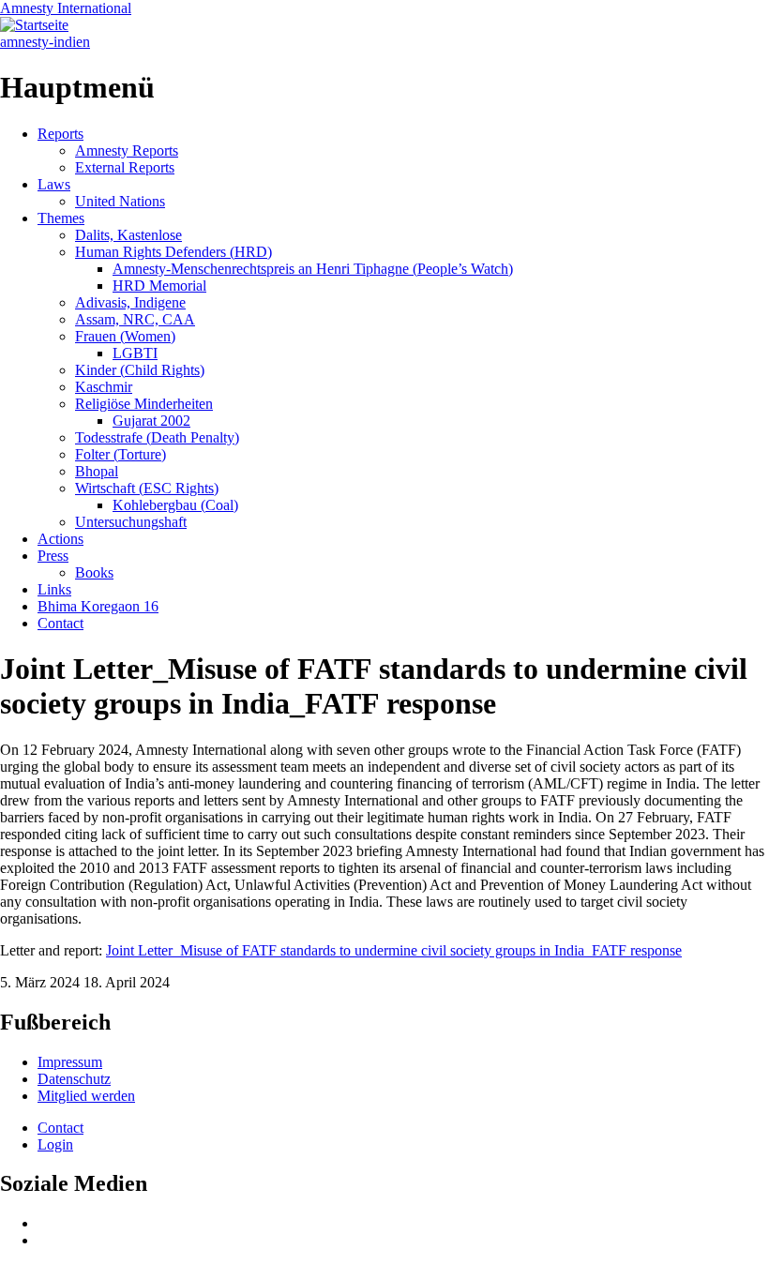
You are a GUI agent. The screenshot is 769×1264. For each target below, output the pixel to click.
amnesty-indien (45, 42)
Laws (54, 184)
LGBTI (135, 353)
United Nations (120, 201)
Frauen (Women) (125, 336)
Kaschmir (103, 387)
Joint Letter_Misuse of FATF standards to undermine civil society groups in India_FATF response (394, 950)
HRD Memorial (159, 285)
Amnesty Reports (126, 150)
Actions (60, 539)
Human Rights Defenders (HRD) (173, 252)
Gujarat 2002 (151, 421)
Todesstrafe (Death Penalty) (157, 437)
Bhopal (96, 471)
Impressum (70, 1062)
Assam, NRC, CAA (135, 319)
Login (55, 1144)
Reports (60, 134)
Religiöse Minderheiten (144, 404)
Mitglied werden (86, 1096)
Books (94, 572)
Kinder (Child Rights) (139, 370)
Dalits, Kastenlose (128, 235)
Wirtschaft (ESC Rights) (147, 488)
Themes (61, 218)
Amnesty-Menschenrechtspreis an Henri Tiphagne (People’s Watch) (313, 269)
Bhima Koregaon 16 (98, 606)
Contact (60, 623)
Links (54, 589)
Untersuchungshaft (131, 522)
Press (53, 556)
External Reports (124, 167)
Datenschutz (74, 1079)
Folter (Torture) (120, 454)
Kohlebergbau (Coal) (175, 505)
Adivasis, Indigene (130, 302)
